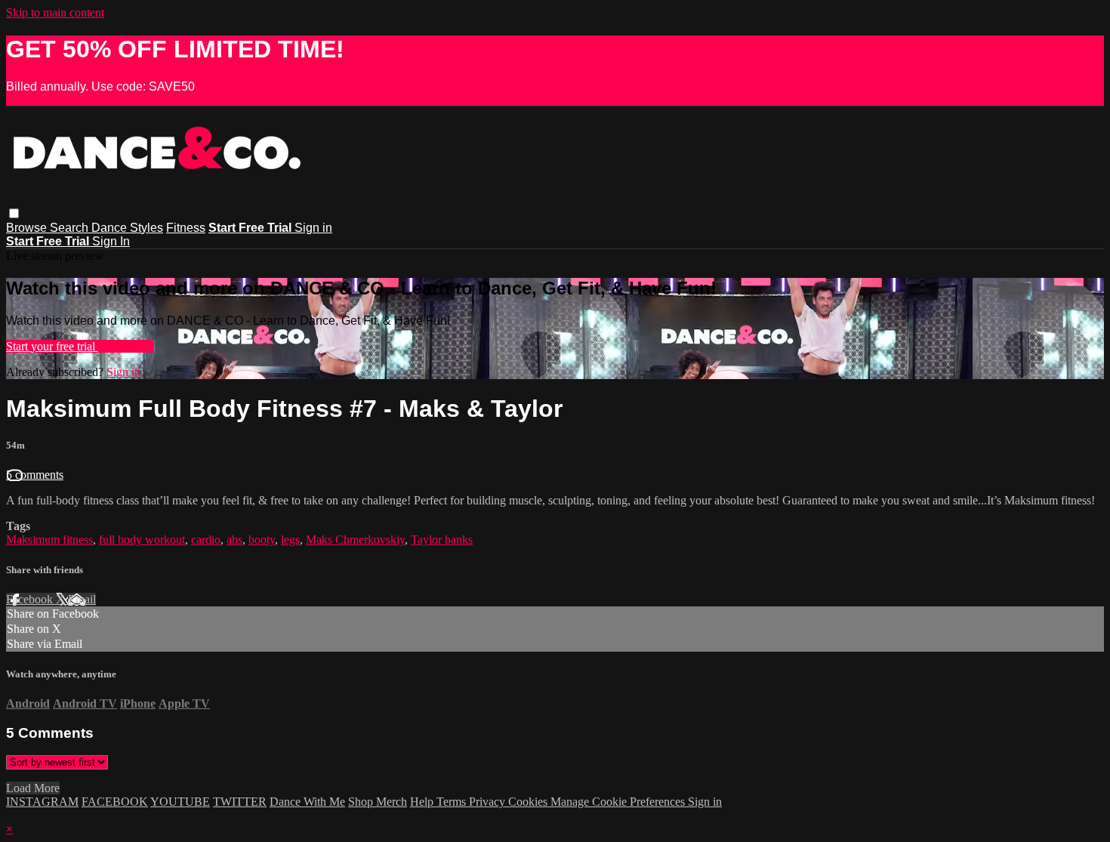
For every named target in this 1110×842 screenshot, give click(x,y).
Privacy (488, 801)
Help (423, 801)
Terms (452, 801)
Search (70, 227)
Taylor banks (442, 539)
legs (290, 539)
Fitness (185, 227)
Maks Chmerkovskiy (355, 539)
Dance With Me (307, 801)
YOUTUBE (180, 801)
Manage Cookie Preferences (619, 801)
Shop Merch (377, 801)
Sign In (111, 241)
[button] (14, 213)
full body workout (142, 539)
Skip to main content (55, 12)
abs (234, 539)
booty (261, 539)
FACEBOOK (115, 801)
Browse (28, 227)
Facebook (31, 599)
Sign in (313, 227)
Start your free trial (52, 346)
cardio (205, 539)
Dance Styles (127, 227)
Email (82, 599)
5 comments (34, 474)
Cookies (529, 801)
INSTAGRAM (42, 801)
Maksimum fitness (49, 539)
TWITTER (240, 801)
